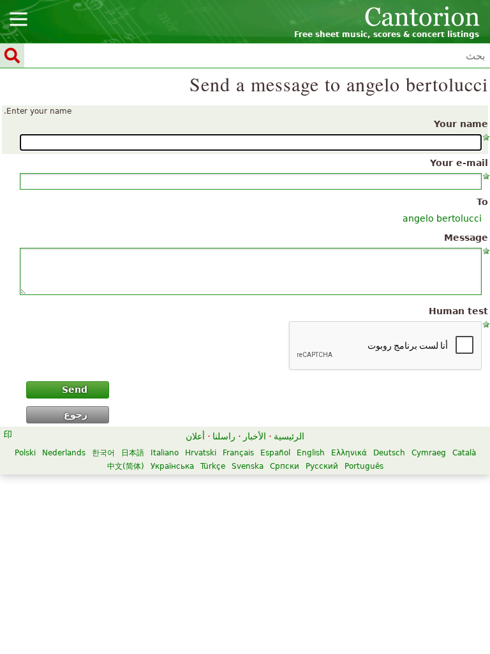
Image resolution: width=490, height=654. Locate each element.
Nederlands (63, 452)
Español (275, 452)
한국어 (103, 452)
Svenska (248, 466)
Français (238, 452)
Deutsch (389, 452)
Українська (172, 466)
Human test (458, 311)
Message (466, 237)
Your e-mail (459, 163)
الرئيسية (289, 436)
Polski (25, 452)
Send (74, 389)
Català (464, 452)
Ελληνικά (349, 452)
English (311, 452)
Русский (322, 466)
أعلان (195, 436)
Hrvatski (200, 452)
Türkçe (212, 466)
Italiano (165, 452)
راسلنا (223, 436)
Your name (461, 124)
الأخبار (254, 436)
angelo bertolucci (442, 218)
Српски (284, 466)
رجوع (75, 414)
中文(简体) (125, 466)
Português (364, 466)
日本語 (132, 452)
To (482, 202)
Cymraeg (429, 452)
